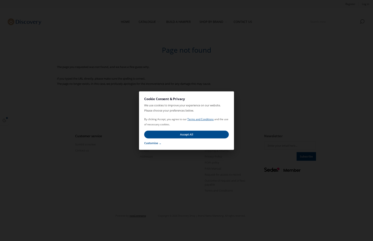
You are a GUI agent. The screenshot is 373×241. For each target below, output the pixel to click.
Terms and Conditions (200, 119)
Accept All (186, 134)
